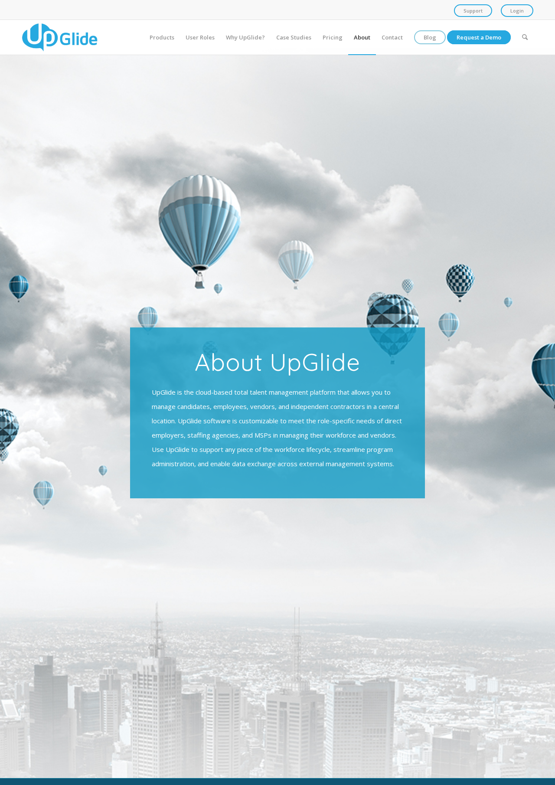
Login (517, 10)
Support (473, 10)
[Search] (524, 37)
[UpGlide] (60, 37)
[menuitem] (473, 11)
